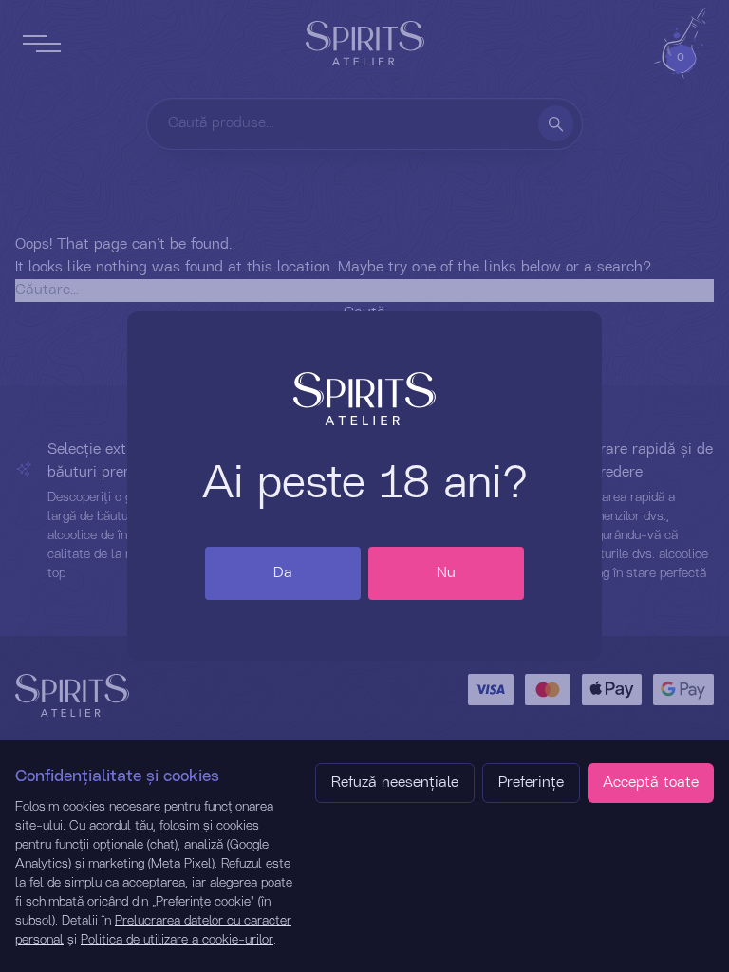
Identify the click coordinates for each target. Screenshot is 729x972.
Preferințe (531, 783)
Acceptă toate (651, 783)
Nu (446, 573)
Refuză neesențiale (394, 783)
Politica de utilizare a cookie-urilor (177, 939)
